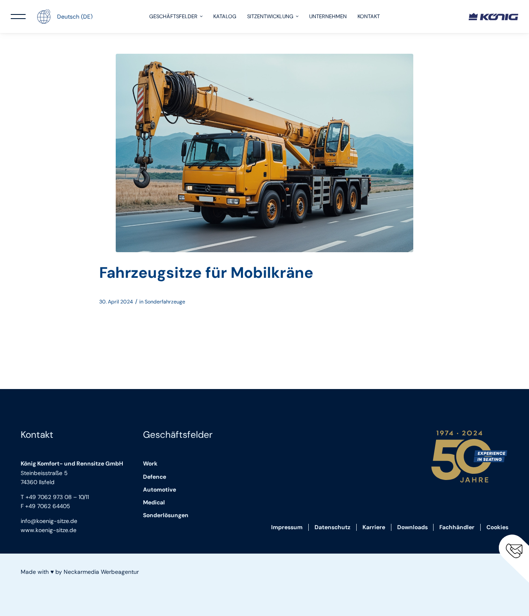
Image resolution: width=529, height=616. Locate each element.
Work (150, 463)
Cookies (497, 527)
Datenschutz (332, 527)
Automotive (159, 489)
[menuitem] (176, 16)
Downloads (412, 527)
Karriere (373, 527)
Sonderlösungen (165, 515)
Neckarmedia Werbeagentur (101, 571)
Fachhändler (456, 527)
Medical (154, 502)
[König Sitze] (493, 16)
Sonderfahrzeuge (165, 301)
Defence (154, 476)
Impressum (287, 527)
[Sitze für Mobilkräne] (264, 153)
